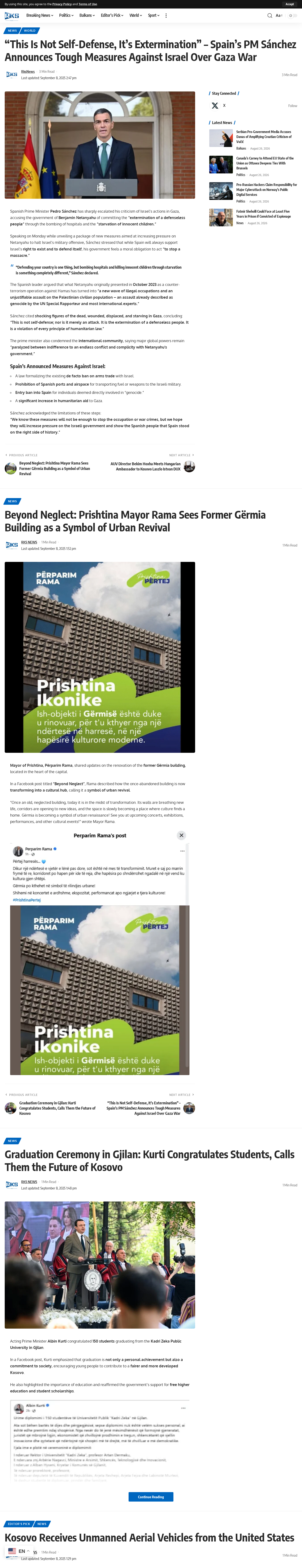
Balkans (241, 148)
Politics (240, 175)
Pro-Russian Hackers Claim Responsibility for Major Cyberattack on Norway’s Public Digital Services (266, 190)
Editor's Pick (19, 1524)
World (30, 30)
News (12, 30)
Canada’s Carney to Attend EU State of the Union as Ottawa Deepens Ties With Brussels (265, 163)
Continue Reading (151, 1497)
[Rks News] (12, 16)
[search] (270, 16)
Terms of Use (88, 4)
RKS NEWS (29, 542)
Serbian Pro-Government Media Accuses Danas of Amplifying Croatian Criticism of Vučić (264, 137)
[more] (166, 16)
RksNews (28, 71)
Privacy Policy (62, 4)
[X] (253, 105)
